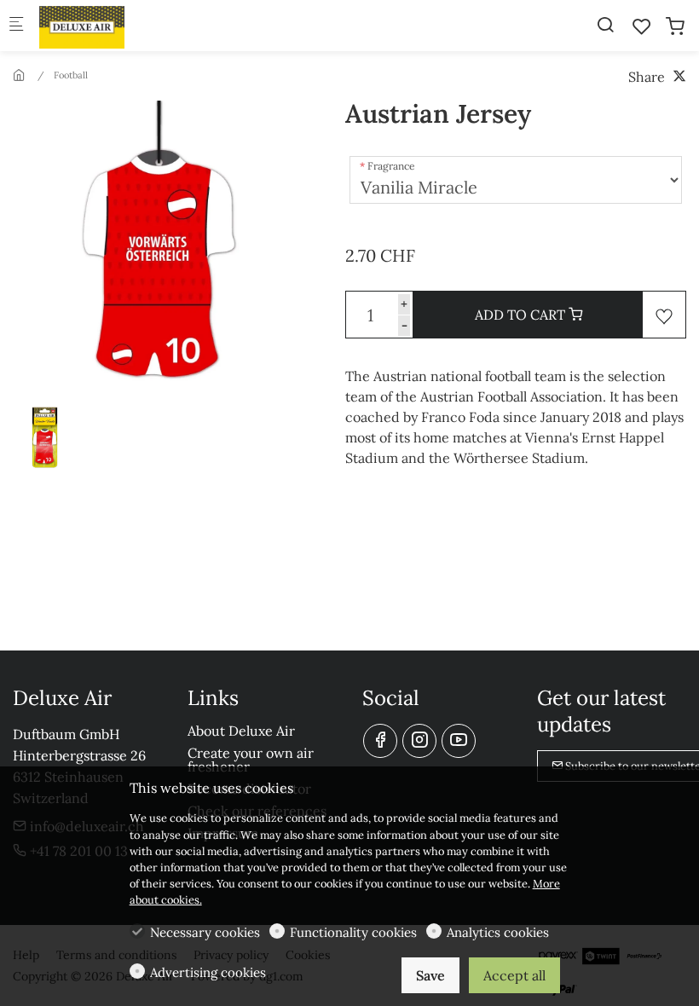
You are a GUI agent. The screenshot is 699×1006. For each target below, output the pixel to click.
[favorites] (642, 26)
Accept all (514, 975)
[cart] (675, 26)
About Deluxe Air (241, 730)
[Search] (605, 24)
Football (71, 75)
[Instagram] (419, 741)
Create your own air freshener (251, 759)
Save (430, 975)
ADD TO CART (522, 314)
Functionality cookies (353, 932)
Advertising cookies (208, 972)
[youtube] (459, 741)
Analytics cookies (498, 932)
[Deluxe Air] (107, 25)
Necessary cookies (205, 932)
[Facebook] (380, 741)
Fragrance (391, 165)
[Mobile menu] (16, 26)
